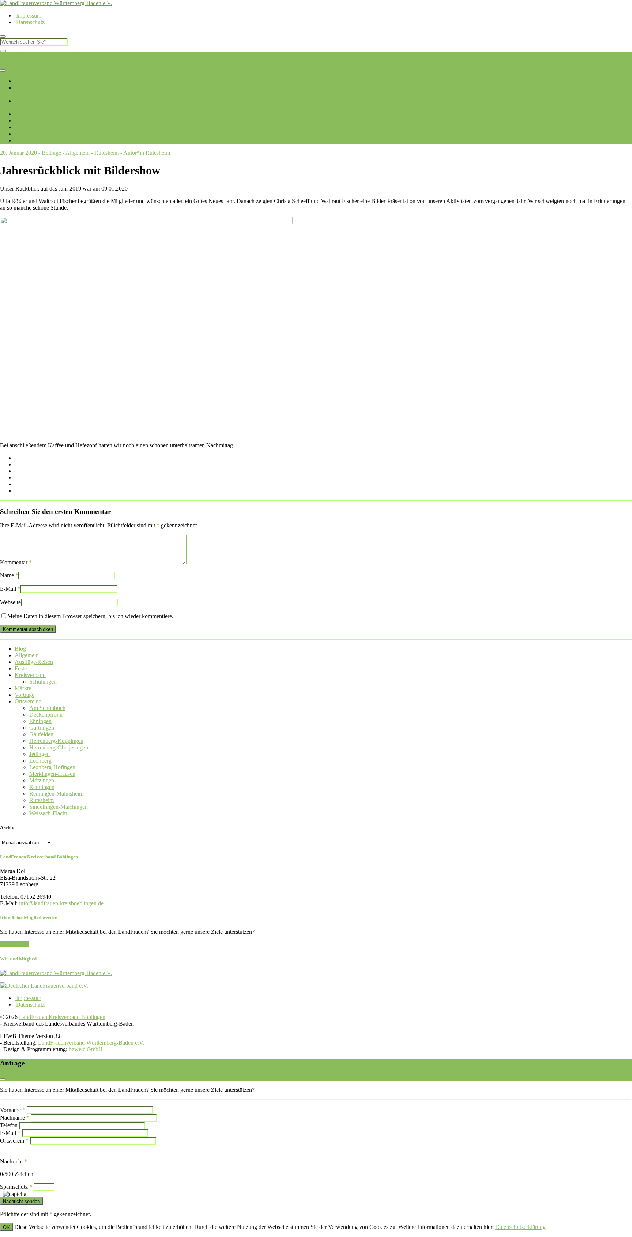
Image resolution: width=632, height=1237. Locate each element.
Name (9, 575)
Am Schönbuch (47, 708)
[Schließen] (3, 51)
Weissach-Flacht (527, 107)
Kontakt (25, 140)
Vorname (12, 1110)
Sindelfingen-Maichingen (479, 107)
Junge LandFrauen (36, 114)
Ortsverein (14, 1141)
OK (6, 1227)
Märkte (23, 688)
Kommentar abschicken (28, 629)
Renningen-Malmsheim (398, 107)
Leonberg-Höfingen (52, 767)
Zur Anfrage (14, 944)
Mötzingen (333, 107)
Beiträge (51, 153)
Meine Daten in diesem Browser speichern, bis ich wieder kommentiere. (90, 616)
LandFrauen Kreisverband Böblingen (43, 55)
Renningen (358, 107)
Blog (21, 127)
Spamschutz (16, 1187)
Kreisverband (30, 675)
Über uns (25, 87)
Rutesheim (437, 107)
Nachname (14, 1117)
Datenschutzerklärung (520, 1227)
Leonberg (264, 107)
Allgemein (77, 153)
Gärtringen (82, 107)
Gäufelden (107, 107)
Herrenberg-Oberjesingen (202, 107)
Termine (24, 120)
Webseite (10, 602)
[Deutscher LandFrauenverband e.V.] (44, 985)
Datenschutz (30, 22)
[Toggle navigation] (3, 70)
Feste (21, 668)
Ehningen (59, 107)
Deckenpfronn (31, 107)
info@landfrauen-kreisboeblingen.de (61, 903)
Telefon (9, 1125)
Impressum (28, 15)
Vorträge (24, 695)
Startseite (25, 81)
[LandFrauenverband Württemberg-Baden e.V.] (56, 973)
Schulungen (43, 681)
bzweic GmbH (86, 1049)
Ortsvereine (28, 101)
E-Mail (10, 589)
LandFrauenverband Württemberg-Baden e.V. (91, 1042)
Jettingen (242, 107)
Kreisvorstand (31, 94)
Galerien (24, 134)
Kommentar (16, 562)
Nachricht (13, 1161)
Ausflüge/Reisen (34, 662)
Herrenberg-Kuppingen (146, 107)
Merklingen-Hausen (298, 107)
